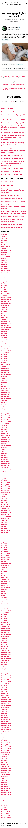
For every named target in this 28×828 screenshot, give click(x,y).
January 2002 (5, 814)
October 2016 (5, 467)
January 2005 (5, 745)
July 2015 (4, 496)
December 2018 (6, 416)
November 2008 (6, 654)
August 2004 (5, 754)
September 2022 (6, 327)
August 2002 (5, 800)
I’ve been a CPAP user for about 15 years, (13, 76)
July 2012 (4, 567)
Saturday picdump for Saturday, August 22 (14, 201)
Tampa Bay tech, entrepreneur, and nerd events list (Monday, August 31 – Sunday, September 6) (13, 190)
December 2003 (6, 768)
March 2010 (4, 622)
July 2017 (4, 449)
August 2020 (5, 376)
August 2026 (5, 234)
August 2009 (5, 636)
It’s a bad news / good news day (10, 171)
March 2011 (4, 599)
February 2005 (5, 743)
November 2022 (6, 323)
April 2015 (4, 502)
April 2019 (4, 408)
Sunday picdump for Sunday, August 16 (12, 123)
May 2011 (3, 595)
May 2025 (4, 264)
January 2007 (5, 697)
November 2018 (6, 418)
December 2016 (5, 463)
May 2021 (4, 359)
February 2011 (5, 601)
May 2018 (4, 429)
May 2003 (4, 782)
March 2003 (4, 786)
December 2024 (6, 274)
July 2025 (4, 260)
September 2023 (6, 303)
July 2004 (4, 756)
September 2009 (6, 634)
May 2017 (4, 453)
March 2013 (4, 552)
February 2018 (5, 435)
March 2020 (4, 386)
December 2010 (6, 605)
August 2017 (5, 447)
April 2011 (4, 597)
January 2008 (5, 674)
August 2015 (5, 494)
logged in (11, 101)
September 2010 (6, 611)
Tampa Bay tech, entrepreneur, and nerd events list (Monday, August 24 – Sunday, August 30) (13, 206)
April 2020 (4, 384)
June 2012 (4, 569)
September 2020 (6, 374)
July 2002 (4, 802)
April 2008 (4, 668)
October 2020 (5, 372)
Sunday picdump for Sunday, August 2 (12, 158)
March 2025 (4, 268)
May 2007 (4, 689)
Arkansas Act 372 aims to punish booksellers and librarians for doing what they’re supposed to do (13, 150)
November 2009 (6, 630)
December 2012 (5, 557)
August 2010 (5, 613)
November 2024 (6, 276)
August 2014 (5, 518)
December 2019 (5, 392)
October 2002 (5, 796)
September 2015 (6, 492)
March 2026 (4, 244)
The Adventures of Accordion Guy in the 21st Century (14, 3)
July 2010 (4, 615)
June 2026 (4, 238)
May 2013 (4, 548)
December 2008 (6, 652)
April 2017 (4, 455)
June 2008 (4, 664)
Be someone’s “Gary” (7, 112)
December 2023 (6, 297)
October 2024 (5, 278)
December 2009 (6, 628)
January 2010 (5, 626)
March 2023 (4, 315)
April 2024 (4, 290)
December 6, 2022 (20, 19)
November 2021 (6, 347)
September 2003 (6, 774)
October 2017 (5, 443)
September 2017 (6, 445)
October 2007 (5, 680)
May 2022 (4, 335)
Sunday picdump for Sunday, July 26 (12, 168)
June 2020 (4, 380)
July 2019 (4, 402)
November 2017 (6, 441)
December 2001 (6, 816)
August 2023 (5, 305)
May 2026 (4, 240)
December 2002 (6, 792)
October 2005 (5, 727)
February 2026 (5, 246)
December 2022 (6, 321)
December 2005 (6, 723)
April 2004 (4, 762)
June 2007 (4, 687)
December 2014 (6, 510)
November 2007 (6, 678)
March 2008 (4, 670)
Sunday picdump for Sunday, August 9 (12, 132)
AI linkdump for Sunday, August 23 (11, 198)
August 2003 (5, 776)
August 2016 (5, 471)
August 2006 (5, 707)
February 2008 (5, 672)
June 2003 (4, 780)
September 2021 (6, 351)
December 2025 (6, 250)
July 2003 (4, 778)
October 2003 (5, 772)
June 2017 (4, 451)
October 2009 (5, 632)
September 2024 (6, 280)
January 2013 (5, 555)
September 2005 (6, 729)
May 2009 (4, 642)
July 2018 (4, 425)
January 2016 (5, 485)
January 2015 (5, 508)
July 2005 (4, 733)
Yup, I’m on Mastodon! (7, 181)
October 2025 (5, 254)
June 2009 (4, 640)
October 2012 (5, 561)
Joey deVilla (10, 19)
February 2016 (5, 483)
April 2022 (4, 337)
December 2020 (6, 368)
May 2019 (4, 406)
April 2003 (4, 784)
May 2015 (4, 500)
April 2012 (4, 573)
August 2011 (4, 589)
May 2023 (4, 311)
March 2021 (4, 362)
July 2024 (4, 284)
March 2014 (4, 528)
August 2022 (5, 329)
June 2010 (4, 617)
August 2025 (5, 258)
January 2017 (5, 461)
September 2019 (6, 398)
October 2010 (5, 609)
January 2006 (5, 721)
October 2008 (5, 656)
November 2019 (6, 394)
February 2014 (5, 530)
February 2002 (5, 812)
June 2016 (4, 475)
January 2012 (5, 579)
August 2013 (5, 542)
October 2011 (5, 585)
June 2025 (4, 262)
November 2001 (6, 817)
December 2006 (6, 699)
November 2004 (6, 749)
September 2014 (6, 516)
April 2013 (4, 550)
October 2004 (5, 751)
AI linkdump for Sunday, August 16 (11, 227)
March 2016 (4, 481)
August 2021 (5, 353)
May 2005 (4, 737)
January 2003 (5, 790)
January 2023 (5, 319)
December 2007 (6, 676)
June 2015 (4, 498)
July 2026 (4, 236)
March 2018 (4, 433)
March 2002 (4, 810)
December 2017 (5, 439)
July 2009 (4, 638)
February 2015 (5, 506)
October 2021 (5, 349)
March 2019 (4, 410)
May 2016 (4, 477)
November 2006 (6, 701)
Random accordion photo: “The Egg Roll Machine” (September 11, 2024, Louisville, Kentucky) (13, 144)
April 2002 (4, 808)
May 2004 (4, 760)
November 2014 (6, 512)
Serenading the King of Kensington (11, 155)
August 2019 (5, 400)
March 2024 (4, 292)
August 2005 (5, 731)
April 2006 (4, 715)
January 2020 (5, 390)
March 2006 (4, 717)
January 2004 (5, 766)
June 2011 (4, 593)
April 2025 (4, 266)
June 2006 (4, 711)
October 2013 (5, 538)
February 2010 (5, 624)
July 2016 (4, 473)
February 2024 (5, 293)
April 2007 (4, 691)
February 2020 (5, 388)
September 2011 (5, 587)
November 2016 (6, 465)
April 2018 (4, 431)
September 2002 (6, 798)
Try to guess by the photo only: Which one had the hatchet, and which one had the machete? (13, 127)
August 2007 (5, 684)
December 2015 (5, 487)
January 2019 (5, 414)
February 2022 (5, 341)
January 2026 (5, 248)
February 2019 (5, 412)
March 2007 (4, 693)
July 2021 (4, 355)
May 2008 (4, 666)
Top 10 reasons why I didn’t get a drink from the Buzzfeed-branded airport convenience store (12, 163)
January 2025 (5, 272)
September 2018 (6, 422)
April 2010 (4, 620)
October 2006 (5, 703)
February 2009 (5, 648)
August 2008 (5, 660)
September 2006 (6, 705)
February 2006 (5, 719)
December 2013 (5, 534)
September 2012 (6, 563)
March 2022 (4, 339)
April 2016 (4, 479)
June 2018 (4, 427)
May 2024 (4, 288)
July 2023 (4, 307)
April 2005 (4, 739)
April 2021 (4, 360)
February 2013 (5, 554)
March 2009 (4, 646)
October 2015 (5, 490)
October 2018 (5, 420)
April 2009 (4, 644)
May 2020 (4, 382)
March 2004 (4, 764)
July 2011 (3, 591)
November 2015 (6, 489)
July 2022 (4, 331)
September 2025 (6, 256)
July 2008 (4, 662)
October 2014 (5, 514)
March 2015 (4, 504)
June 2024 (4, 286)
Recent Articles (8, 108)
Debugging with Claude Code (10, 195)
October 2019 (5, 396)
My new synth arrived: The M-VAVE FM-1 (13, 216)
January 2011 (5, 603)
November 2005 (6, 725)
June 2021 (4, 357)
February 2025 (5, 270)
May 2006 (4, 713)
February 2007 (5, 695)
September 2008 (6, 658)
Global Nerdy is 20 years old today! (11, 224)
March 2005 (4, 741)
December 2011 (5, 581)
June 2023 (4, 309)
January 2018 (5, 437)
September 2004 (6, 752)
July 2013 (4, 544)
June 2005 (4, 735)
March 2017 (4, 457)
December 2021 (5, 345)
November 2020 (6, 370)
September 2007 (6, 682)
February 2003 (5, 788)
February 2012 (5, 577)
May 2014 (4, 524)
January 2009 (5, 650)
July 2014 (4, 520)
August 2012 (5, 565)
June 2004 (4, 758)
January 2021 (5, 366)
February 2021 (5, 364)
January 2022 (5, 343)
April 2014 (4, 526)
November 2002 (6, 794)
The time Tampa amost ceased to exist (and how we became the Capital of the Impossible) (12, 137)
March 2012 (4, 575)
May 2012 (4, 571)
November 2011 (5, 583)
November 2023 (6, 299)
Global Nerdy (7, 185)
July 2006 (4, 709)
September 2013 (6, 540)
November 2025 (6, 252)
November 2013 (6, 536)
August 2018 (5, 424)
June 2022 (4, 333)
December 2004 (6, 747)
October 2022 (5, 325)
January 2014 (5, 532)
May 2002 (4, 806)
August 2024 (5, 282)
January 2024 (5, 295)
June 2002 (4, 804)
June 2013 (4, 546)
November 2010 (6, 607)
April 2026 (4, 242)
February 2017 (5, 459)
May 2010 (4, 619)
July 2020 (4, 378)
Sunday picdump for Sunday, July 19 (11, 174)
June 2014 (4, 522)
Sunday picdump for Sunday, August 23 (13, 115)
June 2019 (4, 404)
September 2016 (6, 469)
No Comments (14, 21)
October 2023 (5, 301)
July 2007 (4, 685)
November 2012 (6, 559)
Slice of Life (14, 10)
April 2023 (4, 313)
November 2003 (6, 770)
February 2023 (5, 317)
